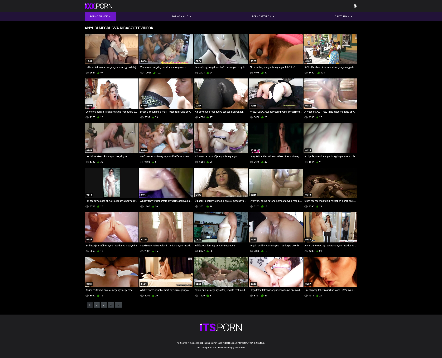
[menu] (355, 6)
